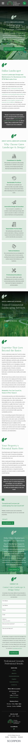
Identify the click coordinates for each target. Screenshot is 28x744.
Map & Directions (14, 697)
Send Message (14, 652)
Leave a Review (13, 569)
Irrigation (14, 679)
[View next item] (15, 333)
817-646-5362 (14, 716)
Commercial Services (14, 676)
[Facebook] (14, 729)
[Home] (13, 3)
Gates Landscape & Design (14, 88)
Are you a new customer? (8, 623)
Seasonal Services (14, 682)
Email (3, 614)
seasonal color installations (8, 102)
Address (4, 619)
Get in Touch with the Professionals (13, 49)
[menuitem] (7, 737)
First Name (5, 600)
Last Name (5, 605)
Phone (4, 610)
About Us (14, 673)
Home (14, 670)
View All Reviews (7, 523)
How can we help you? (7, 628)
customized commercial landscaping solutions (13, 94)
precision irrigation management (14, 100)
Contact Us (14, 684)
